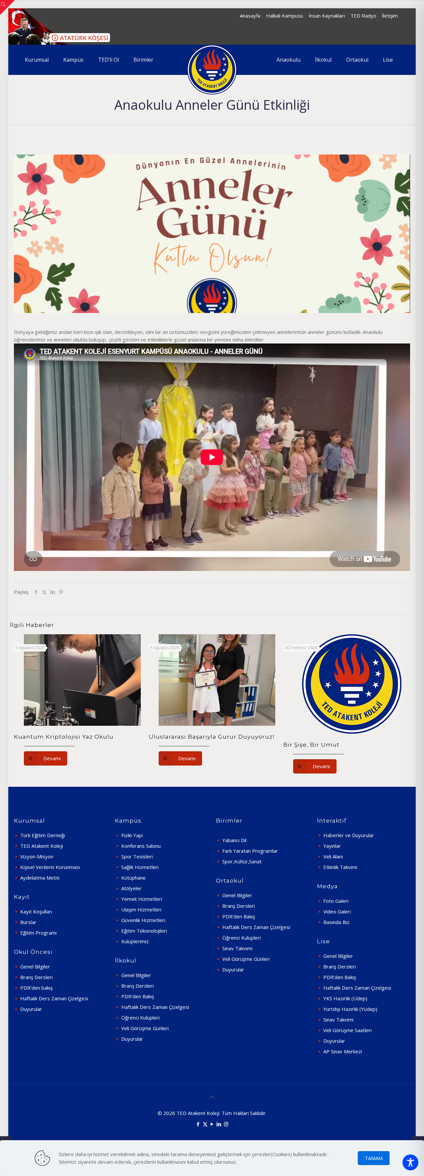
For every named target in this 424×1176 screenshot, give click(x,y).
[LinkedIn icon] (219, 1124)
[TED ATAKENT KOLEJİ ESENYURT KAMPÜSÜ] (211, 69)
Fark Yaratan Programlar (250, 850)
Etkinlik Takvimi (340, 867)
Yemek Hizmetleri (141, 899)
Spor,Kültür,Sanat (242, 861)
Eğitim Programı (38, 932)
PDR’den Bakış (137, 996)
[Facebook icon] (198, 1124)
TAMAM (374, 1158)
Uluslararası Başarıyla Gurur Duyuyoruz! (211, 736)
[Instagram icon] (226, 1124)
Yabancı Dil (234, 840)
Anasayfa (250, 15)
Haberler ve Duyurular (348, 835)
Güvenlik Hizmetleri (143, 920)
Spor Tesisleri (137, 856)
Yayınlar (332, 845)
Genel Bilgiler (35, 966)
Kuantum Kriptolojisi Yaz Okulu (64, 736)
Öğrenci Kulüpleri (140, 1017)
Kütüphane (133, 877)
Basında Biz (336, 922)
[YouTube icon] (212, 1124)
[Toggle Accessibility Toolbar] (410, 1162)
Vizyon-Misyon (36, 856)
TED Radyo (363, 15)
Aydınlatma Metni (39, 877)
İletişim (390, 15)
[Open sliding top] (7, 7)
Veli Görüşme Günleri (145, 1028)
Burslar (28, 922)
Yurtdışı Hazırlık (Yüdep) (350, 1009)
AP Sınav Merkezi (342, 1051)
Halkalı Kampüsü (284, 15)
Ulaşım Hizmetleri (141, 909)
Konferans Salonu (141, 845)
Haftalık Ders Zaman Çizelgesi (54, 998)
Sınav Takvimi (237, 948)
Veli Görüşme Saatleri (347, 1030)
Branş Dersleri (36, 977)
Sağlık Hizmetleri (140, 867)
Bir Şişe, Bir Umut (311, 744)
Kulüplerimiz (135, 941)
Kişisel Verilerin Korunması (50, 867)
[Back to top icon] (212, 1097)
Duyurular (31, 1009)
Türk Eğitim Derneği (42, 835)
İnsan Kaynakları (327, 15)
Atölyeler (131, 888)
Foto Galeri (335, 900)
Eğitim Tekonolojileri (144, 930)
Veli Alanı (333, 856)
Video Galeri (337, 911)
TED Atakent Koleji (41, 845)
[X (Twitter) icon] (205, 1124)
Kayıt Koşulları (36, 911)
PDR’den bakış (36, 987)
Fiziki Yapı (132, 835)
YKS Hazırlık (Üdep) (345, 998)
